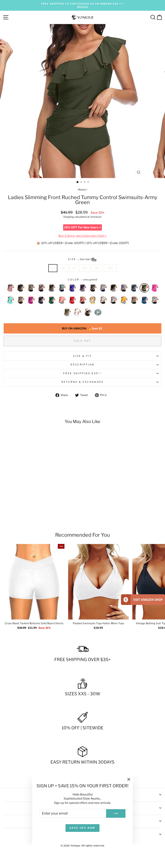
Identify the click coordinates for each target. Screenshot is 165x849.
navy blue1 (41, 300)
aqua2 (10, 300)
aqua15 (123, 288)
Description (82, 364)
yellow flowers (123, 300)
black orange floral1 (41, 288)
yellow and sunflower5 (93, 300)
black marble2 (93, 288)
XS (97, 268)
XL (85, 268)
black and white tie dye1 (113, 300)
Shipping (68, 216)
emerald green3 (51, 300)
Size (79, 259)
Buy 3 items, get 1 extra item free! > (82, 235)
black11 (20, 288)
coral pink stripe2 (62, 300)
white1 (77, 312)
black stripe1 (113, 288)
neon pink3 (154, 288)
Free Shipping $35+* (82, 373)
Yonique (75, 845)
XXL (110, 268)
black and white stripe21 (154, 300)
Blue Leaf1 (62, 288)
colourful (98, 312)
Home (82, 189)
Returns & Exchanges (82, 381)
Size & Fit (82, 355)
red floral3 (82, 300)
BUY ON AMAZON (82, 328)
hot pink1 (31, 300)
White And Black (87, 312)
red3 (72, 300)
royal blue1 (72, 288)
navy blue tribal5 (82, 288)
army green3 (144, 288)
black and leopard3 (20, 300)
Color (82, 279)
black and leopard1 (134, 300)
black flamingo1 (51, 288)
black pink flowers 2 (31, 288)
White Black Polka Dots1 (103, 300)
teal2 (134, 288)
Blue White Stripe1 (103, 288)
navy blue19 (67, 312)
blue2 (144, 300)
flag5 (10, 288)
